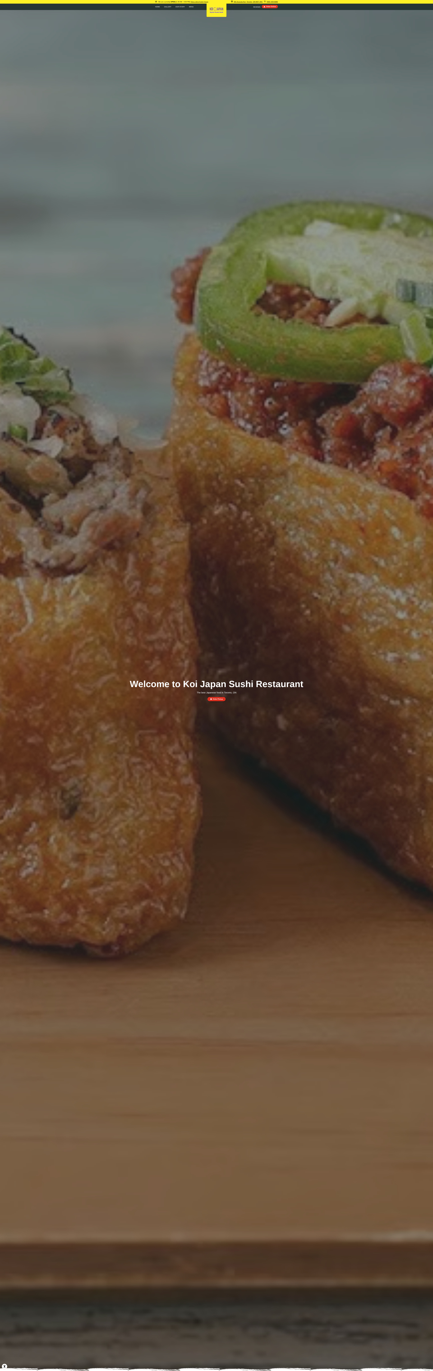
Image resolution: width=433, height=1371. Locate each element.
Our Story (180, 7)
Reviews (256, 7)
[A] (4, 1366)
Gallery (167, 7)
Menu (191, 7)
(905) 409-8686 (272, 2)
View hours (199, 2)
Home (157, 7)
